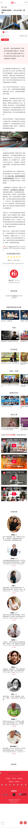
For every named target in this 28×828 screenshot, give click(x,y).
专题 (14, 327)
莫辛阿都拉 (13, 746)
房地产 (14, 263)
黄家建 (13, 719)
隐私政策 (20, 778)
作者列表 (17, 781)
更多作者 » (14, 764)
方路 (12, 694)
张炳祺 (13, 640)
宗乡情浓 (14, 349)
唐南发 (13, 667)
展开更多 (14, 565)
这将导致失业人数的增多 (17, 190)
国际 (6, 7)
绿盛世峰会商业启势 (14, 307)
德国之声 (11, 246)
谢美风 (13, 535)
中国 (5, 263)
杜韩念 (12, 613)
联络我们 (11, 781)
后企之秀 (14, 414)
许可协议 (14, 778)
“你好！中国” (14, 371)
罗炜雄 (12, 558)
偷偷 (13, 585)
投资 (18, 263)
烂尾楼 (22, 263)
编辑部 (6, 32)
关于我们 (8, 778)
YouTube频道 (11, 435)
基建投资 (9, 263)
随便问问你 (14, 393)
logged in (14, 296)
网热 (2, 7)
